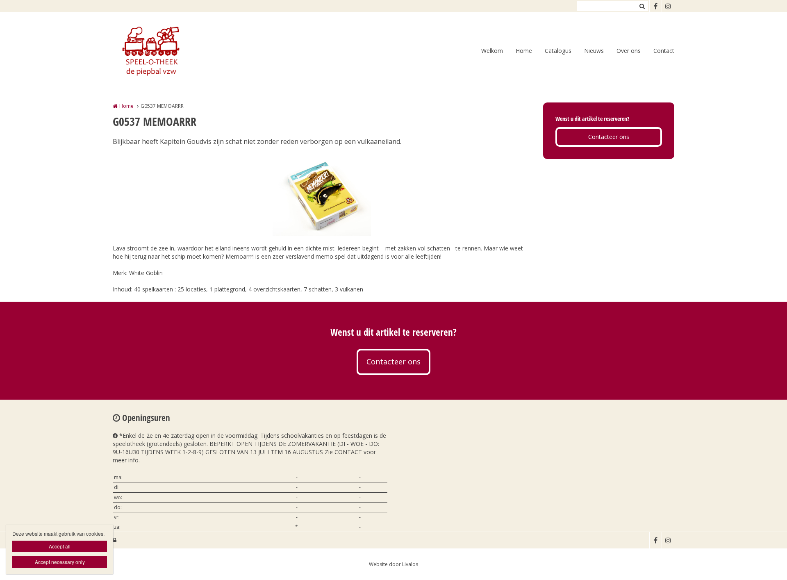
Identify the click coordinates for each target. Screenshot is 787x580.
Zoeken (642, 6)
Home (524, 51)
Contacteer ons (608, 137)
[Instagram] (668, 6)
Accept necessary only (60, 561)
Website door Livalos (393, 564)
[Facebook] (655, 6)
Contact (663, 51)
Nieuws (594, 51)
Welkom (492, 51)
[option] (322, 195)
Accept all (60, 546)
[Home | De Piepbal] (162, 51)
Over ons (628, 51)
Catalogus (558, 51)
